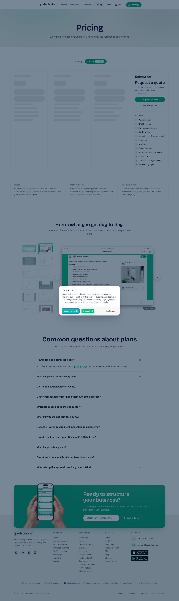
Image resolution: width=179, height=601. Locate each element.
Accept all (88, 311)
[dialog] (89, 300)
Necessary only (71, 311)
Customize (110, 311)
